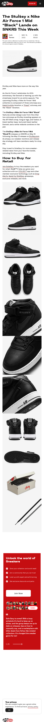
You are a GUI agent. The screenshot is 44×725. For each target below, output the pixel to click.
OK (9, 710)
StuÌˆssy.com (34, 136)
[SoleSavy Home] (7, 4)
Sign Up (32, 3)
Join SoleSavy (8, 166)
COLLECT (23, 171)
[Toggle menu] (40, 4)
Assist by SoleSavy (16, 176)
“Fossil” (26, 105)
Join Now (18, 593)
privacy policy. (33, 707)
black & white (8, 105)
